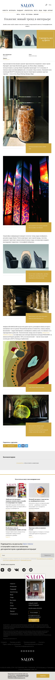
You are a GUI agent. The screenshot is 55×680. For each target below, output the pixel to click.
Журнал (50, 10)
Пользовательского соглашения (45, 558)
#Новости (8, 510)
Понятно (43, 676)
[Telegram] (26, 445)
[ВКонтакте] (23, 445)
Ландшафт (20, 10)
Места (36, 10)
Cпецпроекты (14, 614)
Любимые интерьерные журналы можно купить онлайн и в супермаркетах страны (16, 501)
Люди (45, 10)
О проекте (4, 642)
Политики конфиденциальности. (16, 678)
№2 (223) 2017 (6, 59)
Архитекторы (28, 10)
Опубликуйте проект (34, 620)
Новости (5, 10)
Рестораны (29, 14)
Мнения (36, 14)
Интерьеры (12, 10)
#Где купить (31, 510)
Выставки (13, 600)
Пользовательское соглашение (33, 644)
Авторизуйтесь (19, 463)
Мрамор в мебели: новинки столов (37, 529)
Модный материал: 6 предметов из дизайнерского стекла (39, 500)
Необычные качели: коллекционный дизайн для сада (16, 529)
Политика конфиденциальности (24, 646)
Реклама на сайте (15, 642)
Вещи (40, 10)
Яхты (18, 14)
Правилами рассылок (25, 560)
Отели (23, 14)
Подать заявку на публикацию (12, 644)
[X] (19, 445)
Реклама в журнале (29, 642)
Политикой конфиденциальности (11, 560)
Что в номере (34, 612)
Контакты (42, 642)
